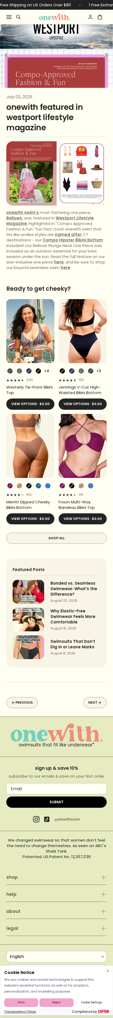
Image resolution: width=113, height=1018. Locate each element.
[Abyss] (38, 371)
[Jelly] (47, 485)
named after (68, 234)
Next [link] (92, 702)
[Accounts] (90, 17)
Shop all (56, 538)
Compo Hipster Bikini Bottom (73, 240)
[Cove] (19, 485)
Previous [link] (24, 702)
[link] (30, 389)
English (17, 957)
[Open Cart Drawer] (99, 17)
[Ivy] (19, 371)
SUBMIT (56, 802)
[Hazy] (10, 485)
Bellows (14, 218)
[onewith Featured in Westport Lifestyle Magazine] (54, 17)
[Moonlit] (38, 485)
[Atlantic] (29, 371)
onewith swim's (22, 212)
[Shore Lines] (10, 371)
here (59, 262)
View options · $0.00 (30, 403)
